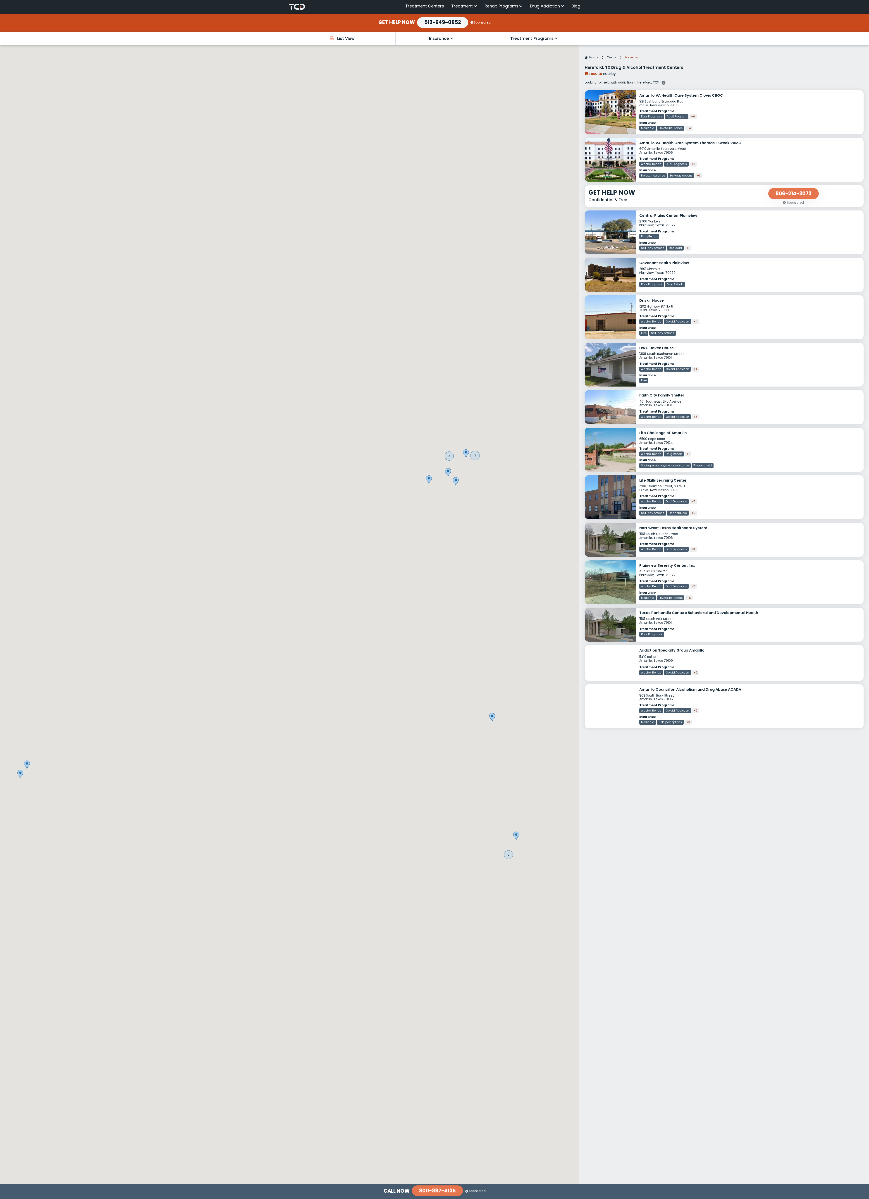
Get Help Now (396, 22)
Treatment (462, 6)
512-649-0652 (442, 22)
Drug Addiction (545, 6)
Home (594, 57)
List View (346, 38)
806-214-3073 (794, 193)
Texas (612, 57)
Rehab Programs (501, 6)
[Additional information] (663, 82)
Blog (575, 6)
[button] (449, 456)
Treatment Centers (424, 6)
